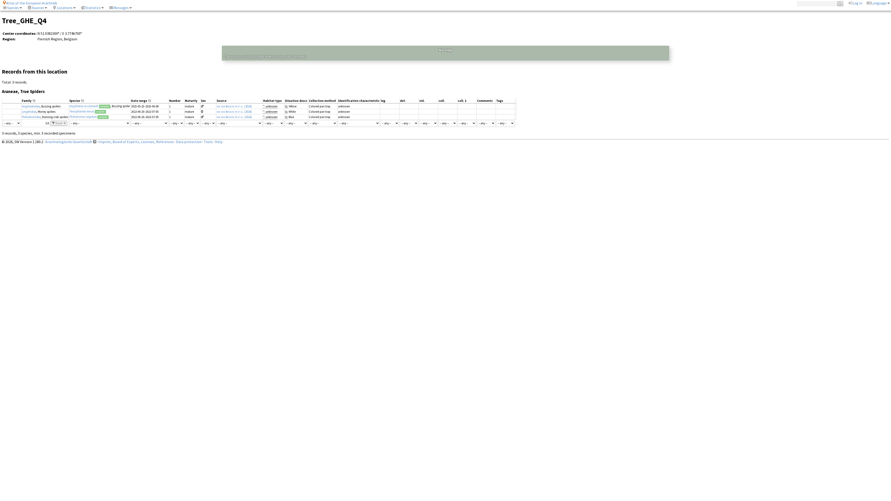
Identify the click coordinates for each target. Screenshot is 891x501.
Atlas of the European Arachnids (31, 3)
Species (13, 7)
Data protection (189, 141)
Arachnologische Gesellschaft (68, 141)
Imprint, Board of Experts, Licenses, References (136, 141)
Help (219, 141)
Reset (59, 123)
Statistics (93, 7)
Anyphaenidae (31, 106)
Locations (65, 7)
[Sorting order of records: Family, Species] (34, 101)
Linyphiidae (29, 111)
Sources (38, 7)
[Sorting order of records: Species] (82, 101)
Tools (208, 141)
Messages (121, 7)
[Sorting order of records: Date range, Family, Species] (149, 101)
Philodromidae (31, 117)
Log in (857, 3)
